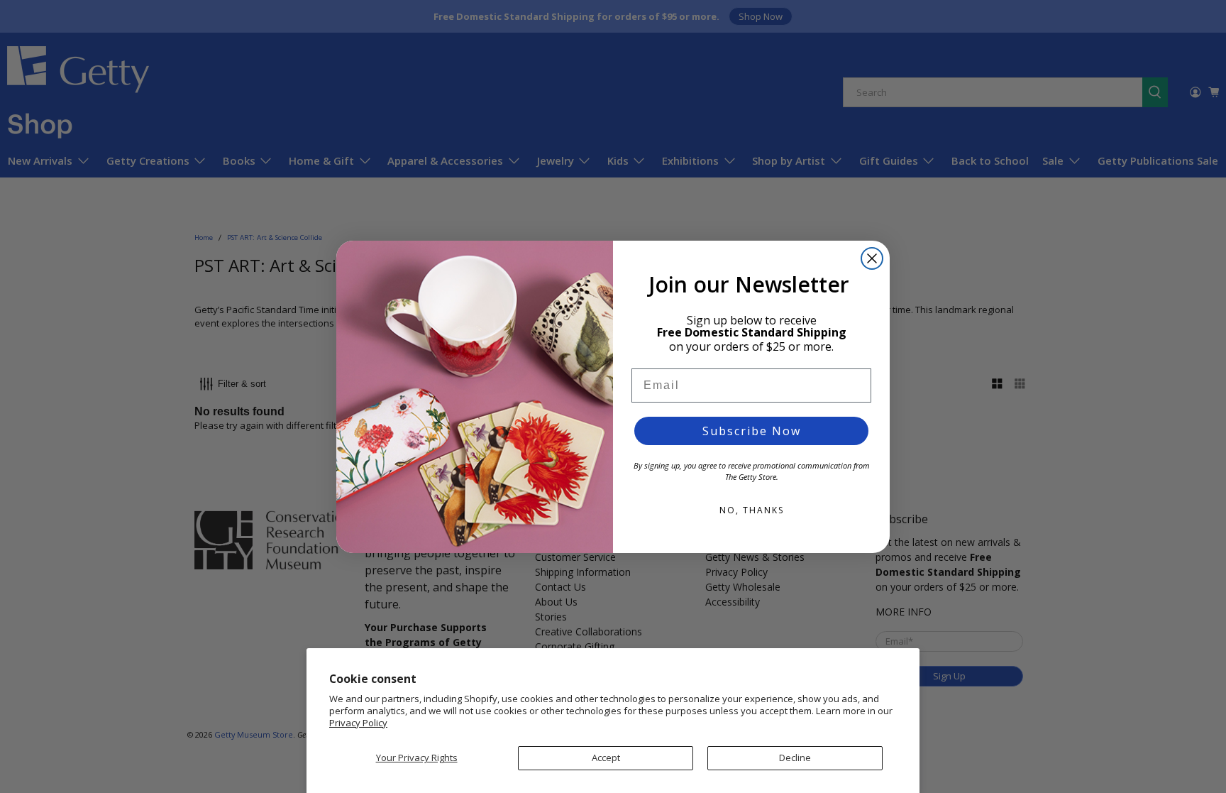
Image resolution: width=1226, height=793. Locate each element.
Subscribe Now (751, 431)
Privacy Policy (358, 722)
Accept (606, 757)
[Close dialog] (872, 258)
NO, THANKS (751, 510)
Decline (795, 757)
